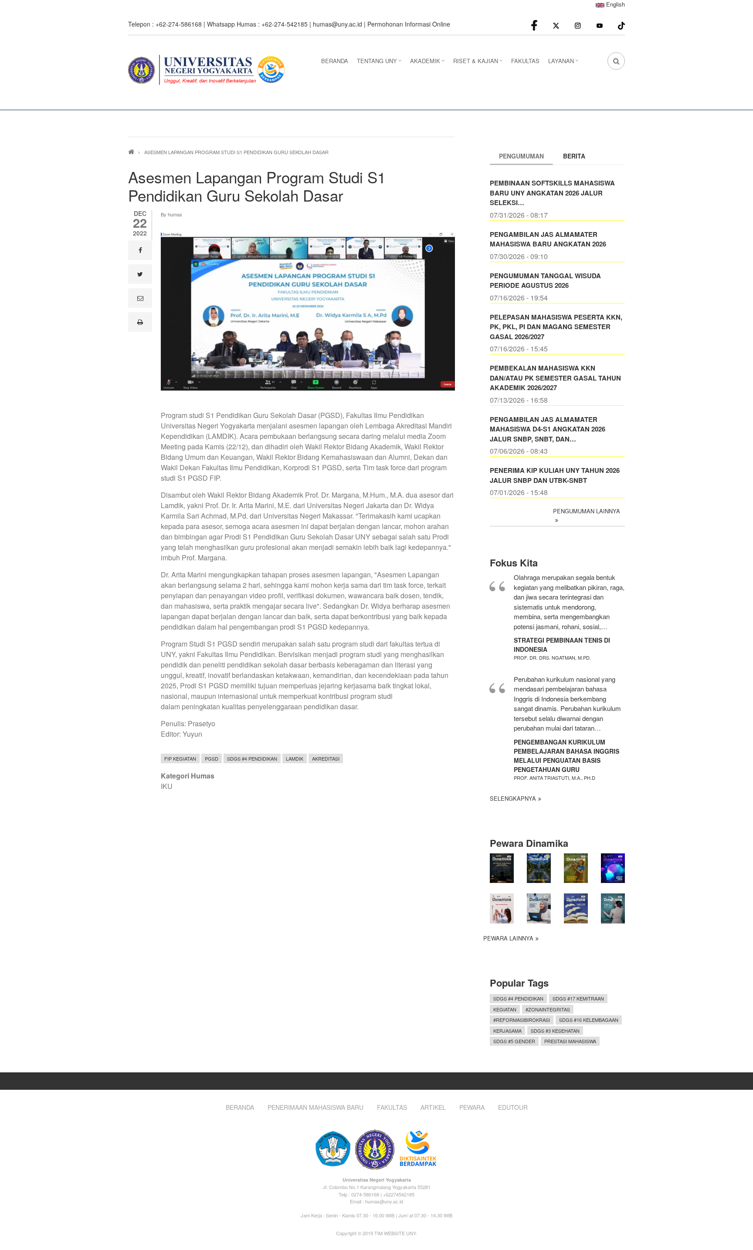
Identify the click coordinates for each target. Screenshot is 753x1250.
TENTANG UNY (380, 63)
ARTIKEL (433, 1107)
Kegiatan (504, 1009)
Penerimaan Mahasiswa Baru (315, 1107)
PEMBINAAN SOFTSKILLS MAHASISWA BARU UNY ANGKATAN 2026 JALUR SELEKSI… (552, 192)
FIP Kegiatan (180, 758)
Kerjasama (507, 1030)
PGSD (211, 758)
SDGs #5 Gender (514, 1041)
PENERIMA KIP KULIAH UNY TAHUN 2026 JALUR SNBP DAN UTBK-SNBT (555, 475)
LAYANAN (564, 63)
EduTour (513, 1107)
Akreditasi (325, 758)
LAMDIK (294, 758)
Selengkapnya (513, 798)
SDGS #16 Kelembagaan (588, 1019)
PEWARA (472, 1107)
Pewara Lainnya (508, 938)
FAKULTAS (525, 61)
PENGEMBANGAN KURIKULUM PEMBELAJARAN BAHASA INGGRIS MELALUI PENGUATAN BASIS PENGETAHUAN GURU (566, 756)
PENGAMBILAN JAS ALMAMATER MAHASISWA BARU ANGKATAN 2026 (548, 239)
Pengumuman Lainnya (586, 511)
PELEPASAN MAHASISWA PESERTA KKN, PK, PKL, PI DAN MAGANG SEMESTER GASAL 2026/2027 (556, 326)
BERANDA (334, 61)
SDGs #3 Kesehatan (555, 1030)
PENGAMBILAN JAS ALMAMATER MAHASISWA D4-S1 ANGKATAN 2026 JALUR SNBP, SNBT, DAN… (547, 429)
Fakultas (392, 1107)
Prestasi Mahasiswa (570, 1041)
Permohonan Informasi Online (408, 24)
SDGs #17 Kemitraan (578, 998)
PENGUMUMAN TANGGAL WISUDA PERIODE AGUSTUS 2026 (545, 280)
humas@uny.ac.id (337, 24)
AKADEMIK (428, 63)
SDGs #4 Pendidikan (252, 758)
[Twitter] (556, 25)
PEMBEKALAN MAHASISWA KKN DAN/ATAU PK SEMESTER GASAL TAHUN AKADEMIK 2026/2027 (555, 377)
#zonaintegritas (548, 1009)
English (614, 4)
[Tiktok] (621, 24)
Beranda (240, 1107)
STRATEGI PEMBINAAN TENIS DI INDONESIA (562, 645)
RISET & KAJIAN (479, 63)
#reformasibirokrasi (521, 1019)
